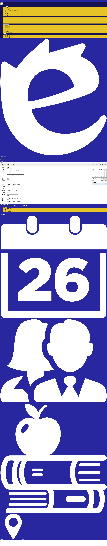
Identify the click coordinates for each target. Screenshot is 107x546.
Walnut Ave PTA (8, 211)
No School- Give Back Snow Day (14, 198)
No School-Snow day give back (13, 184)
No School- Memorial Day (12, 190)
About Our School (8, 7)
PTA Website (7, 13)
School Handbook (8, 20)
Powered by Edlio (3, 214)
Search (1, 161)
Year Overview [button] (98, 164)
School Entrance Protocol (9, 14)
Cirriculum (7, 15)
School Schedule (8, 21)
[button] (6, 6)
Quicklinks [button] (5, 207)
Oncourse (6, 28)
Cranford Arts (7, 9)
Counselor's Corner (8, 8)
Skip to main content (4, 0)
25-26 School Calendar (9, 35)
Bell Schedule (7, 37)
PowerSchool (7, 18)
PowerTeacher (7, 29)
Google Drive (7, 27)
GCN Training (7, 26)
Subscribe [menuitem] (104, 164)
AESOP (6, 25)
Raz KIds (6, 30)
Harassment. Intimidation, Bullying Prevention (13, 10)
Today (93, 180)
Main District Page (8, 208)
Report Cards (7, 19)
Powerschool (7, 209)
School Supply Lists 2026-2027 (10, 22)
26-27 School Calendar (9, 36)
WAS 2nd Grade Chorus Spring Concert (15, 174)
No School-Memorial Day (12, 194)
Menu (6, 210)
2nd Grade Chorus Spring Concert (14, 170)
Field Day (9, 178)
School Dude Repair (8, 32)
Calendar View (104, 180)
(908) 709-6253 (19, 205)
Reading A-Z (7, 31)
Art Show (9, 167)
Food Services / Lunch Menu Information (12, 17)
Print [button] (93, 164)
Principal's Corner (8, 12)
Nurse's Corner (7, 11)
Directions (24, 539)
